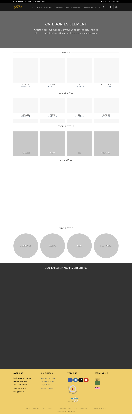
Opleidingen (48, 7)
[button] (114, 1)
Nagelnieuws (88, 7)
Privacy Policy (39, 408)
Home (31, 7)
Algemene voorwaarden (68, 408)
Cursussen (59, 7)
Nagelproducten (47, 388)
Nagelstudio (75, 7)
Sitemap (29, 408)
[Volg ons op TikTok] (80, 380)
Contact (98, 7)
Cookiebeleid (52, 408)
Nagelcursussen (47, 381)
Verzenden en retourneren (91, 408)
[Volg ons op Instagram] (103, 1)
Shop (67, 7)
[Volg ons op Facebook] (101, 1)
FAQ (104, 408)
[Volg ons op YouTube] (105, 1)
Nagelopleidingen (48, 378)
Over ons (38, 7)
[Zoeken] (103, 7)
